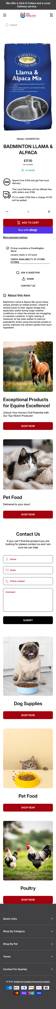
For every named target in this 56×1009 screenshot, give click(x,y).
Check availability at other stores (28, 260)
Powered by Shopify (41, 981)
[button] (51, 15)
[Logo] (28, 15)
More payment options (15, 237)
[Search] (6, 25)
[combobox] (28, 25)
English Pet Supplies (23, 981)
